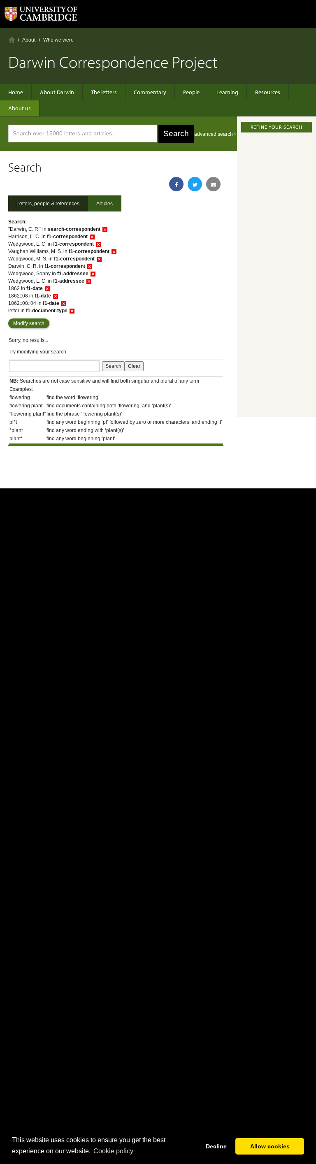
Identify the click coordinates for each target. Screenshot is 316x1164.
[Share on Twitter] (195, 184)
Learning (227, 92)
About (28, 40)
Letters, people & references (47, 204)
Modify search (28, 323)
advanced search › (215, 134)
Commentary (150, 92)
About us (19, 108)
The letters (104, 92)
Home (11, 39)
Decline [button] (216, 1146)
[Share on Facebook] (176, 184)
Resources (267, 92)
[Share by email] (213, 184)
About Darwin (57, 92)
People (191, 92)
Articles (104, 204)
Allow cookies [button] (270, 1146)
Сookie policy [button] (113, 1151)
